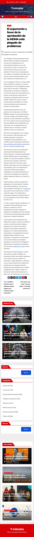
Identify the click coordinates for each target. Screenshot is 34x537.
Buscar (5, 367)
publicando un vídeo (19, 246)
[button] (28, 16)
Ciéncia (9, 25)
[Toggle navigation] (16, 17)
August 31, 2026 (10, 461)
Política (5, 416)
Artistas (5, 385)
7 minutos (17, 8)
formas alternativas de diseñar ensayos (15, 144)
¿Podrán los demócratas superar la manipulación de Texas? (16, 458)
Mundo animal (7, 407)
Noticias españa (8, 412)
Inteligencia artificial (9, 398)
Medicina (5, 403)
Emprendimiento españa (10, 394)
